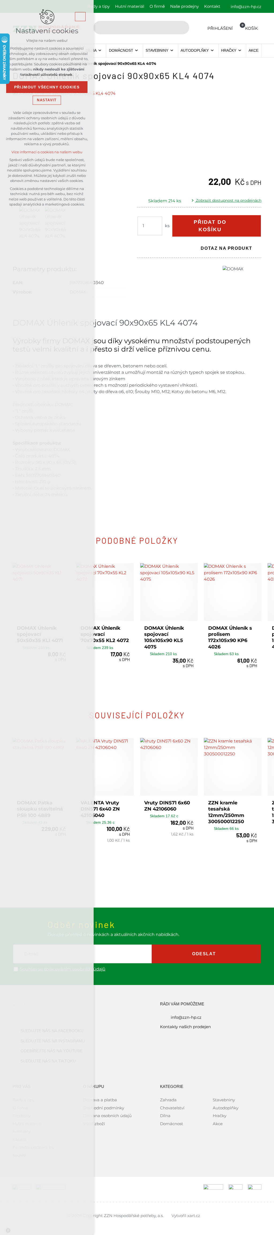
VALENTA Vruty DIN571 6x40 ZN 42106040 (100, 809)
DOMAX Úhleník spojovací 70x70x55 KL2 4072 (105, 634)
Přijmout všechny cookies (47, 87)
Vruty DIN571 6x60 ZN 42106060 (167, 806)
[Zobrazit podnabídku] (100, 50)
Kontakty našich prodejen (185, 1026)
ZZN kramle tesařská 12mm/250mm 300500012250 (226, 812)
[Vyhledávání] (141, 27)
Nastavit (46, 100)
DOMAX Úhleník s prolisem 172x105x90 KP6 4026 (230, 637)
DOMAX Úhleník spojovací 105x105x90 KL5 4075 (164, 637)
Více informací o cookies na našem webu (47, 152)
